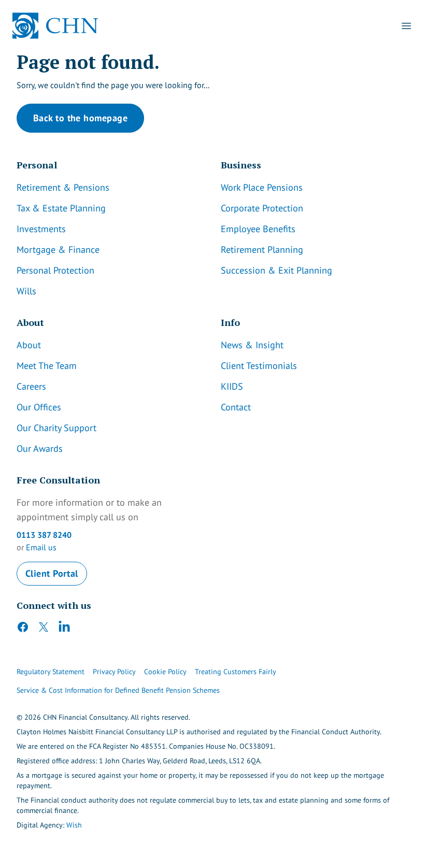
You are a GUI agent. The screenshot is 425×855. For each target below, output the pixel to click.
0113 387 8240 (44, 535)
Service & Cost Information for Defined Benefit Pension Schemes (118, 690)
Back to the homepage (80, 118)
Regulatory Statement (50, 671)
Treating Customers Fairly (235, 671)
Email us (41, 547)
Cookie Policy (165, 671)
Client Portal (51, 573)
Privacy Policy (114, 671)
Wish (74, 825)
